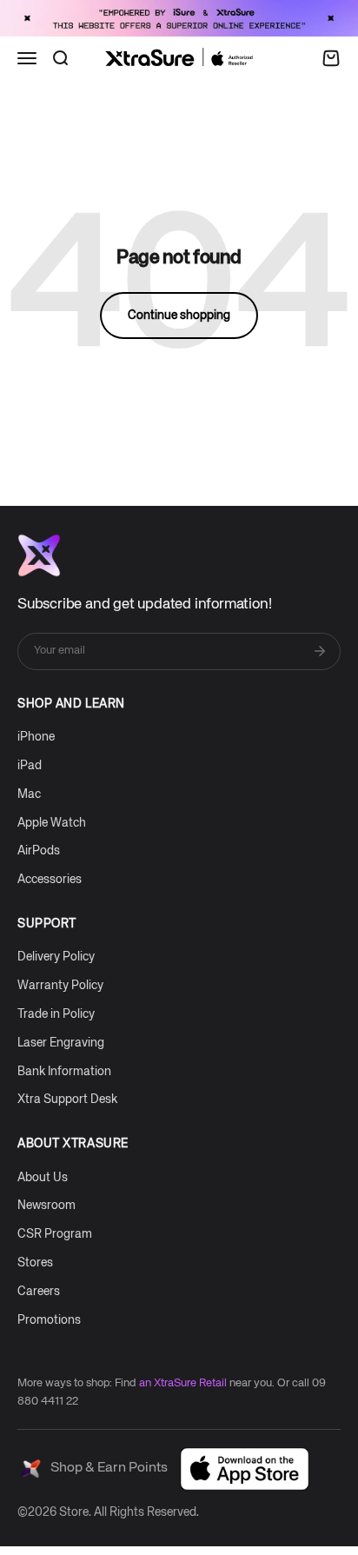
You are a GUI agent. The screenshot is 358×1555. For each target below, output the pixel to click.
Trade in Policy (56, 1014)
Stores (35, 1263)
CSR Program (54, 1234)
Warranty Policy (60, 986)
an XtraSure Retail (183, 1383)
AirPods (38, 851)
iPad (29, 766)
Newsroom (46, 1205)
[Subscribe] (320, 651)
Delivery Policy (56, 957)
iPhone (36, 737)
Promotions (49, 1320)
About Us (42, 1178)
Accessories (49, 880)
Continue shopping (179, 315)
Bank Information (64, 1072)
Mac (29, 794)
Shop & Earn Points (109, 1468)
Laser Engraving (60, 1043)
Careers (38, 1292)
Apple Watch (51, 823)
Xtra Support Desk (67, 1099)
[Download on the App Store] (244, 1469)
